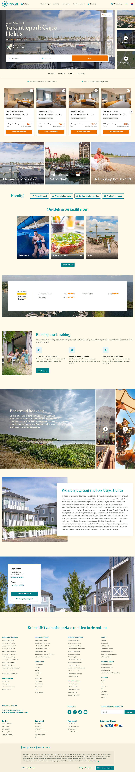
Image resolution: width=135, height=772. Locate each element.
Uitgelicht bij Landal (7, 678)
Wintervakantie (105, 646)
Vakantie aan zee (72, 692)
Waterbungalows (39, 692)
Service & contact (78, 4)
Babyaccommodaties (73, 640)
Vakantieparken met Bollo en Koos (110, 673)
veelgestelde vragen (14, 710)
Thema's (103, 637)
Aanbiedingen (66, 4)
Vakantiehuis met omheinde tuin (76, 648)
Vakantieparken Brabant (8, 640)
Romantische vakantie (107, 648)
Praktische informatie (63, 196)
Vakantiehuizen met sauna (75, 671)
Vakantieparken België (41, 640)
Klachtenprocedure (7, 734)
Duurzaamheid (38, 726)
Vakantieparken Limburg (8, 657)
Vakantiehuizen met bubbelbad (76, 668)
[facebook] (70, 713)
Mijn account (5, 726)
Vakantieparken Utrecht (8, 665)
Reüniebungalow (72, 657)
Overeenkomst (6, 729)
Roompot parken (6, 689)
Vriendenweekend (106, 657)
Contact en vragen (7, 723)
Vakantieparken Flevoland (9, 646)
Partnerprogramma (40, 734)
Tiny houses (38, 686)
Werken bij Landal (39, 729)
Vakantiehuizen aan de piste (75, 659)
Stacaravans (38, 681)
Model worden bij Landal (41, 732)
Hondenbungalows (73, 676)
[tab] (47, 429)
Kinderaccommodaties (74, 651)
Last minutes (5, 681)
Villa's (36, 689)
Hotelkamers (38, 673)
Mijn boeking (42, 371)
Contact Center (23, 712)
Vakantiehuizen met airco (75, 673)
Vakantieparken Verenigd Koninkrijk (44, 654)
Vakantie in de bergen (74, 695)
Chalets (37, 670)
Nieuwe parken (6, 684)
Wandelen (104, 691)
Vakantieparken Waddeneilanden (11, 668)
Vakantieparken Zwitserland (42, 657)
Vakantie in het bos (73, 686)
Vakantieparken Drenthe (8, 643)
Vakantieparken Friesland (8, 648)
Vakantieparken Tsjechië (41, 651)
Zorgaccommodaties (73, 665)
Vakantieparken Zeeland (8, 671)
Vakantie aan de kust (73, 684)
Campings (93, 4)
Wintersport (104, 694)
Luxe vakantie (105, 643)
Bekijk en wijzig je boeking (89, 196)
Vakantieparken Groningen (9, 654)
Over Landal (38, 723)
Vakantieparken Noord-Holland (10, 659)
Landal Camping (72, 723)
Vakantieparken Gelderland (9, 651)
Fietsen (103, 680)
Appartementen (39, 664)
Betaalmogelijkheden (7, 732)
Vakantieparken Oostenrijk (42, 648)
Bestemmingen (45, 4)
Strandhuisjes (38, 684)
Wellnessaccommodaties (75, 662)
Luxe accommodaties (74, 654)
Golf (102, 683)
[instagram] (75, 713)
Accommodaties (39, 661)
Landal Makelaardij (72, 732)
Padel (102, 689)
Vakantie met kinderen (107, 661)
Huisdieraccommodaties (74, 646)
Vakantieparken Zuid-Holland (9, 673)
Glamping (103, 640)
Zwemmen (104, 697)
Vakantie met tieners (106, 670)
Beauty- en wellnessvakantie (109, 654)
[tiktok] (80, 713)
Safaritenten (38, 678)
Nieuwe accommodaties (8, 686)
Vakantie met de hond (107, 651)
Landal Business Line (73, 726)
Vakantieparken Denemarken (42, 643)
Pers (36, 737)
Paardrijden (104, 686)
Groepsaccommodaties (74, 643)
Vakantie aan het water (74, 689)
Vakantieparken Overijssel (9, 662)
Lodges (37, 675)
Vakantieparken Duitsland (42, 646)
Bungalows (38, 667)
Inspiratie (56, 4)
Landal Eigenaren (72, 729)
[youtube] (85, 713)
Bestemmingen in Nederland (10, 637)
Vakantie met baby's (106, 664)
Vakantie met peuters (107, 667)
